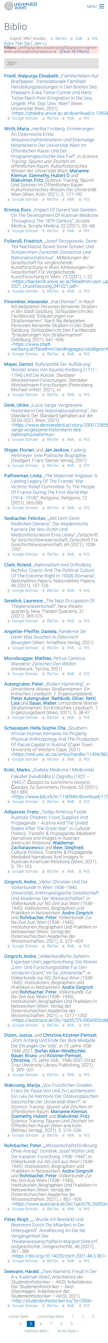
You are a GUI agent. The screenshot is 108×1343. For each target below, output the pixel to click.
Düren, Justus (18, 1035)
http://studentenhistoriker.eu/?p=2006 (52, 1300)
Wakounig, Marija (22, 1085)
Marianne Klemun (69, 1111)
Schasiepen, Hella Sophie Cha (34, 728)
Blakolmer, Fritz (27, 180)
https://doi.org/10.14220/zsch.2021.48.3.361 (59, 1256)
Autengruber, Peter (23, 684)
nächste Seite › (36, 1331)
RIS (95, 38)
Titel (19, 43)
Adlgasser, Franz (21, 812)
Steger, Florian (19, 450)
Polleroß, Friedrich (23, 241)
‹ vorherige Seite (50, 1316)
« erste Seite (18, 1316)
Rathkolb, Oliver (68, 698)
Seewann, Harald (21, 1271)
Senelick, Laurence (23, 600)
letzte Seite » (67, 1331)
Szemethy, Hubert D (49, 175)
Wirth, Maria (16, 128)
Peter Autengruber (30, 698)
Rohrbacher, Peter (38, 917)
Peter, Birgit (16, 1219)
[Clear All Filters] (74, 51)
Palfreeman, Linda (23, 475)
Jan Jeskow (56, 450)
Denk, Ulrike (16, 405)
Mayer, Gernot (18, 364)
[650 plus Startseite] (54, 6)
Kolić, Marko (17, 769)
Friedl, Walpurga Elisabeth (31, 76)
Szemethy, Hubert (29, 1116)
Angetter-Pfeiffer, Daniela (30, 631)
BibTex (61, 38)
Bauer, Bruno (24, 1055)
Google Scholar (25, 118)
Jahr (38, 43)
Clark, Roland (17, 564)
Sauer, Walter (42, 703)
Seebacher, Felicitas (24, 518)
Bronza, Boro (17, 209)
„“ (55, 89)
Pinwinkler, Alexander (26, 301)
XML (79, 38)
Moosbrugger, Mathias (28, 658)
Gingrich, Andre (20, 882)
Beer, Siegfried (68, 847)
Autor (9, 43)
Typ (27, 43)
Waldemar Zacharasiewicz (42, 845)
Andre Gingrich (77, 913)
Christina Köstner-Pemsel (69, 1035)
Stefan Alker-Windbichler (60, 1051)
